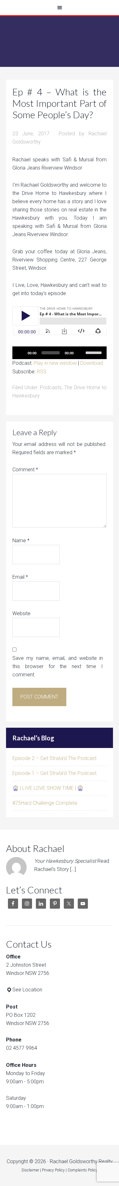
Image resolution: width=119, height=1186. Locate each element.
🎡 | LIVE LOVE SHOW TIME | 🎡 (47, 788)
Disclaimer (30, 1170)
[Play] (20, 353)
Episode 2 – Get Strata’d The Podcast (54, 758)
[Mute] (80, 353)
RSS (41, 372)
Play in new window (55, 363)
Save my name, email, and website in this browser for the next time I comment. (57, 666)
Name (21, 541)
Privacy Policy (53, 1170)
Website (21, 613)
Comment (25, 470)
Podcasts (51, 387)
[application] (59, 352)
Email (20, 577)
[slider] (94, 352)
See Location (27, 990)
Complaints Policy (83, 1170)
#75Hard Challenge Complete (44, 803)
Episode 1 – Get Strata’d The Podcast (54, 773)
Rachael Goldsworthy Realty (59, 41)
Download (91, 363)
